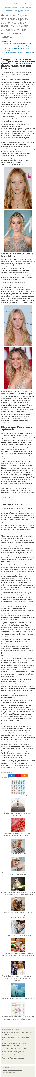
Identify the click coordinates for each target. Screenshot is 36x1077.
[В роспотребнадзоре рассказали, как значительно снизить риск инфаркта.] (18, 869)
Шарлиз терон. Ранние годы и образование (19, 52)
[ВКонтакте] (11, 775)
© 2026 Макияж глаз (7, 1067)
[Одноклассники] (24, 775)
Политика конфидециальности (9, 1072)
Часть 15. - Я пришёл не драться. (13, 1058)
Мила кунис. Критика (11, 55)
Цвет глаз (9, 11)
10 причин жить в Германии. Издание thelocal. (18, 1055)
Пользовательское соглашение (15, 1070)
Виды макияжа (25, 7)
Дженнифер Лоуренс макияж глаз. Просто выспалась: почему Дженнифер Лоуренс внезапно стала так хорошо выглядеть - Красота (18, 47)
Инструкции (19, 11)
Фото (27, 11)
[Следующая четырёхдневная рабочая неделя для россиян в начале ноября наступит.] (18, 1014)
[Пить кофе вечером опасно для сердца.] (18, 933)
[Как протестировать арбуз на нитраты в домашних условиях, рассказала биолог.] (18, 831)
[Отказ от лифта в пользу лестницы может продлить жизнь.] (18, 811)
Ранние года (9, 772)
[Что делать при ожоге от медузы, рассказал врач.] (18, 996)
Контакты (5, 1070)
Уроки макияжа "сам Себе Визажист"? (15, 1048)
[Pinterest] (18, 775)
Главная (8, 7)
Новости (15, 7)
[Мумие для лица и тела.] (18, 851)
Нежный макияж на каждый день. (13, 1052)
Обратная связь (6, 1074)
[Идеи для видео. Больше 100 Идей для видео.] (18, 792)
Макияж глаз (18, 3)
